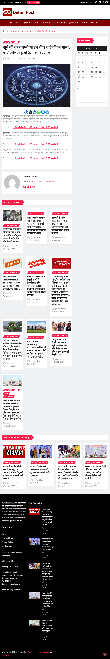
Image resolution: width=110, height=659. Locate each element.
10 (79, 67)
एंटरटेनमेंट (72, 23)
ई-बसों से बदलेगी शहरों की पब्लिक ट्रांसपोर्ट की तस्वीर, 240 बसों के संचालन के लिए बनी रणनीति (95, 472)
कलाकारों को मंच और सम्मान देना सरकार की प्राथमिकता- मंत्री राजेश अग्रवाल (40, 471)
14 (96, 67)
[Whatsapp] (39, 112)
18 (83, 72)
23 (104, 72)
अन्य (84, 23)
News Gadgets (44, 652)
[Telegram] (47, 112)
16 (104, 67)
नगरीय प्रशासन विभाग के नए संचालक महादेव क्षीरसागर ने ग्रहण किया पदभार (47, 625)
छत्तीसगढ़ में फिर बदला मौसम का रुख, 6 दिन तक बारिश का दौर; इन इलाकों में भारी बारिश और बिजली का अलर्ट (12, 235)
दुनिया (18, 23)
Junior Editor (11, 58)
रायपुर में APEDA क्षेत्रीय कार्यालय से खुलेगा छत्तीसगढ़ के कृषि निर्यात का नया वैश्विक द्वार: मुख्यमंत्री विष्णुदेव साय (60, 347)
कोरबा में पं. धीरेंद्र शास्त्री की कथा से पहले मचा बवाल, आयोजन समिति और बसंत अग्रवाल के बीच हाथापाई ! (60, 225)
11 (83, 67)
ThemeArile (6, 655)
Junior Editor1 (12, 246)
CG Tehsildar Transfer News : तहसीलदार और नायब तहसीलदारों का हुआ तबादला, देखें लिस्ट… (12, 282)
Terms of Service (8, 538)
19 (87, 72)
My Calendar (7, 546)
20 (92, 72)
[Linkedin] (35, 112)
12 (87, 67)
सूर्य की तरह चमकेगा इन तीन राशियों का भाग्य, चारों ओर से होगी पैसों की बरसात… (33, 31)
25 (83, 77)
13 (92, 67)
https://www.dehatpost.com (42, 181)
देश (11, 23)
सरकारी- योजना (59, 23)
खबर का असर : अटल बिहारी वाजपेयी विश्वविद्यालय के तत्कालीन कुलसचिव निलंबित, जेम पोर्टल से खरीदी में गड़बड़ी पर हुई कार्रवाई (36, 286)
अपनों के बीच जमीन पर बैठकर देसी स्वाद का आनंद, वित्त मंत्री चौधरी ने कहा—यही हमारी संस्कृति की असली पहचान (68, 472)
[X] (30, 112)
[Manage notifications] (105, 654)
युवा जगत (45, 23)
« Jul (78, 88)
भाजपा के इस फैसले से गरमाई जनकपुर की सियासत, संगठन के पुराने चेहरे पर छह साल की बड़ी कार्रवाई (13, 472)
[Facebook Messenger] (43, 112)
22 (100, 72)
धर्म (35, 23)
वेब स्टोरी (94, 23)
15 (100, 67)
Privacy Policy (7, 542)
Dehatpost (32, 652)
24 (79, 77)
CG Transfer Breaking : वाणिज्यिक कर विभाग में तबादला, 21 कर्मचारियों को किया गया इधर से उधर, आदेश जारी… (36, 349)
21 (96, 72)
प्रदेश (26, 23)
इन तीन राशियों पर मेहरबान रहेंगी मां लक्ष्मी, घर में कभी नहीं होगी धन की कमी (35, 127)
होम (5, 23)
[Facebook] (26, 112)
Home (5, 31)
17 (79, 72)
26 (87, 77)
